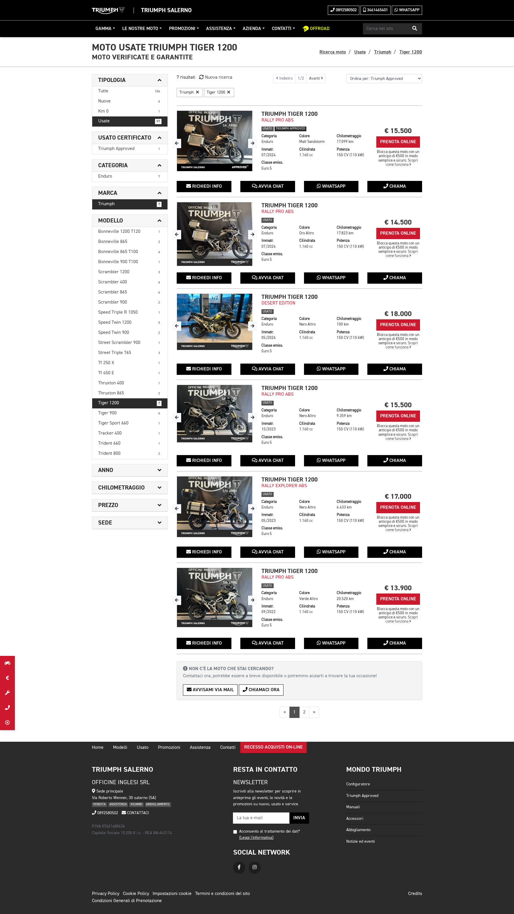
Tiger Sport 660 (129, 423)
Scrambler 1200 (129, 272)
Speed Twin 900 (129, 332)
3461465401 (377, 10)
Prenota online (398, 142)
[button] (414, 28)
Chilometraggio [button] (121, 487)
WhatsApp (408, 10)
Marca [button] (107, 193)
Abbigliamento (358, 830)
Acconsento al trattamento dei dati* (269, 831)
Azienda (252, 28)
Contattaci (137, 813)
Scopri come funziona (402, 163)
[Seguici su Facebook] (239, 868)
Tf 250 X (129, 363)
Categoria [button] (113, 165)
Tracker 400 (129, 433)
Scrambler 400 (129, 282)
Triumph (129, 204)
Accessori (354, 819)
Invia (299, 818)
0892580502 (346, 10)
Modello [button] (110, 220)
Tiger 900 (129, 413)
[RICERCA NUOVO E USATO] (7, 663)
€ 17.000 (398, 496)
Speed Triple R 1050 (129, 312)
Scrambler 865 (129, 292)
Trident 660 (129, 443)
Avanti (315, 78)
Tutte (129, 91)
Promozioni (182, 28)
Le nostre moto (140, 28)
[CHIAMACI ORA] (7, 707)
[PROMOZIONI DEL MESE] (7, 678)
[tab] (129, 80)
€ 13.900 (398, 588)
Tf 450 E (129, 373)
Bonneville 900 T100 (129, 262)
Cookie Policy (136, 893)
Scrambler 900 (129, 302)
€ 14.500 (398, 222)
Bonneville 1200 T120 (129, 231)
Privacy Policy (105, 893)
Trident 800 (129, 453)
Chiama (397, 186)
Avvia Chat (270, 186)
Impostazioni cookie (172, 893)
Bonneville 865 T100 (129, 252)
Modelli (120, 747)
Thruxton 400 (129, 383)
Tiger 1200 (129, 403)
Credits (415, 893)
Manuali (353, 807)
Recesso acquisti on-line (273, 747)
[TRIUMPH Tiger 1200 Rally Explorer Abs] (215, 506)
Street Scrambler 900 (129, 342)
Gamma (103, 28)
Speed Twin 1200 (129, 322)
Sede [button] (105, 522)
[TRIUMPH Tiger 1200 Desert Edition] (215, 322)
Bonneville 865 (129, 241)
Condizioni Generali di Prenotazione (127, 901)
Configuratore (358, 784)
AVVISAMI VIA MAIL (213, 690)
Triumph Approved (129, 148)
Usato (142, 747)
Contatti (282, 28)
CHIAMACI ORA (263, 690)
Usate (129, 121)
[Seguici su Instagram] (255, 868)
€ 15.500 (398, 130)
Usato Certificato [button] (124, 137)
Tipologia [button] (112, 80)
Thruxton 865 (129, 393)
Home (98, 747)
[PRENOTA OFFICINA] (7, 693)
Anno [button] (105, 470)
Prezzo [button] (108, 505)
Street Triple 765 (129, 353)
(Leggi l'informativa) (256, 838)
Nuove (129, 101)
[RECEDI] (7, 722)
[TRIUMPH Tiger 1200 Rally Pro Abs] (215, 140)
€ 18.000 (398, 313)
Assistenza (219, 28)
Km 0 (129, 111)
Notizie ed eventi (360, 841)
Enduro (129, 176)
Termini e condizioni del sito (222, 893)
